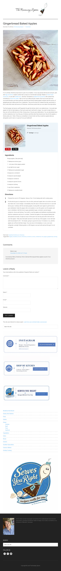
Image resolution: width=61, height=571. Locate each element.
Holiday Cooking (7, 450)
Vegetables (6, 433)
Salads (5, 419)
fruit (42, 236)
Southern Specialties (8, 444)
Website (5, 307)
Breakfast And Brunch (14, 235)
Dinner (4, 422)
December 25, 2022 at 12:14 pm (18, 253)
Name (5, 292)
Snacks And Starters (8, 413)
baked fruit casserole (39, 96)
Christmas (21, 235)
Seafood (7, 430)
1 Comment (28, 26)
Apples (11, 236)
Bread (4, 439)
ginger (45, 236)
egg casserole (9, 94)
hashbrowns (18, 96)
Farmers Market (7, 447)
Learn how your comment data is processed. (35, 322)
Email (5, 299)
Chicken (7, 424)
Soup (4, 416)
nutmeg (55, 236)
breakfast (15, 236)
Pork (6, 428)
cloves (33, 236)
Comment (6, 276)
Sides (4, 436)
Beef (6, 426)
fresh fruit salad (14, 98)
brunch (19, 236)
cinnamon (29, 236)
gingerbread (50, 236)
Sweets (5, 441)
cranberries (38, 236)
